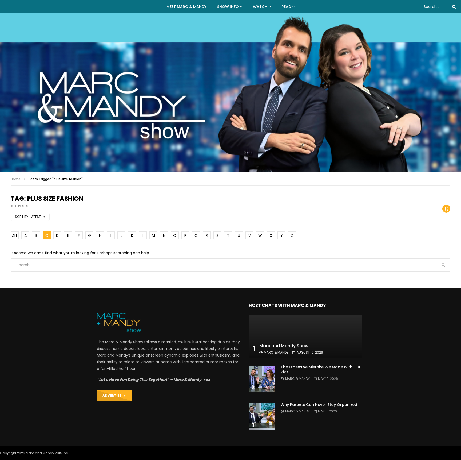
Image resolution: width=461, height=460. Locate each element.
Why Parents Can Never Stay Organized (319, 404)
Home (16, 179)
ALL (15, 235)
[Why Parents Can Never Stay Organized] (262, 416)
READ (286, 6)
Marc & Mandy (276, 352)
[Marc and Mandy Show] (230, 92)
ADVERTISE (113, 395)
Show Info (228, 6)
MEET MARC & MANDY (186, 6)
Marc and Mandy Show (283, 346)
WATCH (260, 6)
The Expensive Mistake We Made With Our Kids (321, 369)
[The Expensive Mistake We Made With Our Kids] (262, 379)
